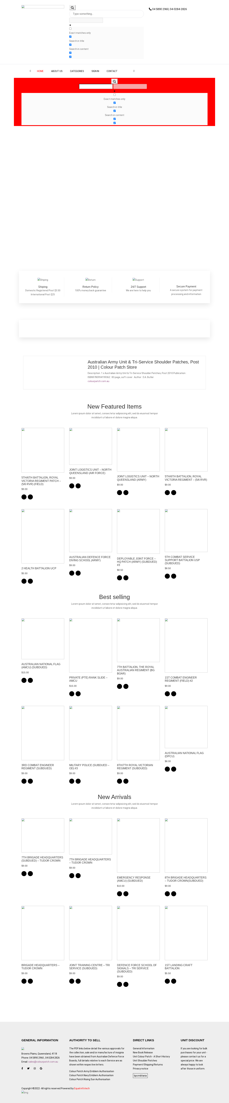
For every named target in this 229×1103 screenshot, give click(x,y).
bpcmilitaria (140, 1075)
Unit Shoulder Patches (145, 1060)
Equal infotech (82, 1088)
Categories (77, 71)
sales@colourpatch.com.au (43, 1061)
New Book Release (143, 1052)
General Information (143, 1048)
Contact (112, 71)
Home (40, 71)
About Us (57, 71)
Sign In (95, 71)
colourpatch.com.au (98, 381)
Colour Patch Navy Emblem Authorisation (91, 1075)
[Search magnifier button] (72, 7)
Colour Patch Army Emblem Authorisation (91, 1071)
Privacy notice (140, 1068)
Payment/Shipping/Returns (148, 1064)
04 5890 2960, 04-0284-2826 (169, 9)
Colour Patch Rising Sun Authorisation (89, 1079)
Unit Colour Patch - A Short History (151, 1056)
